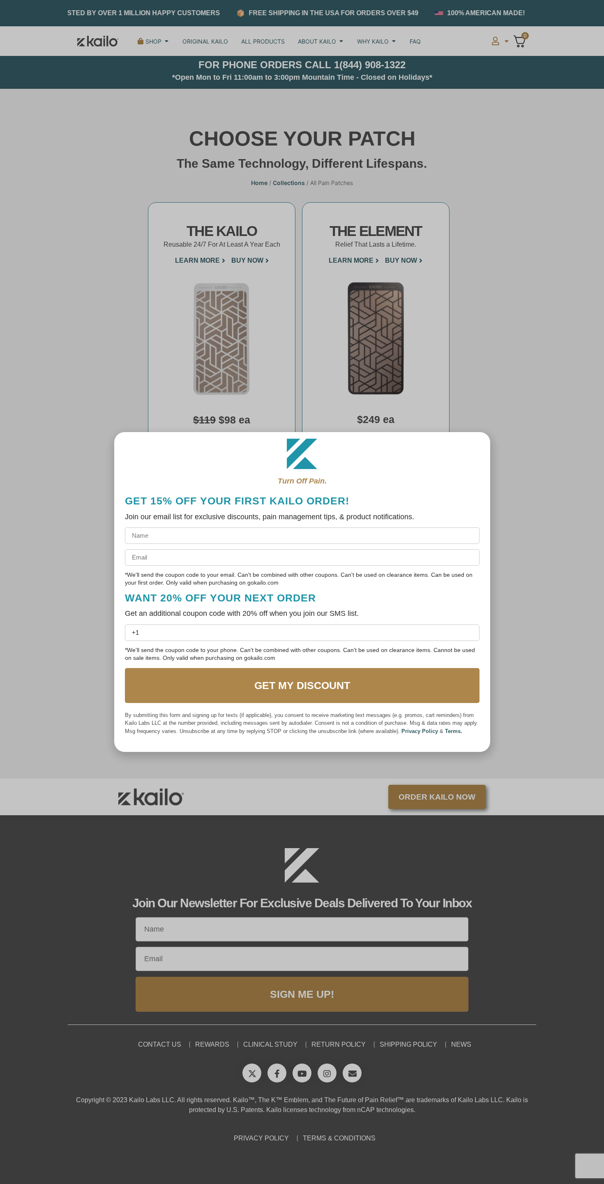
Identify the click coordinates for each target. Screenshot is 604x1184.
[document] (302, 592)
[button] (476, 448)
